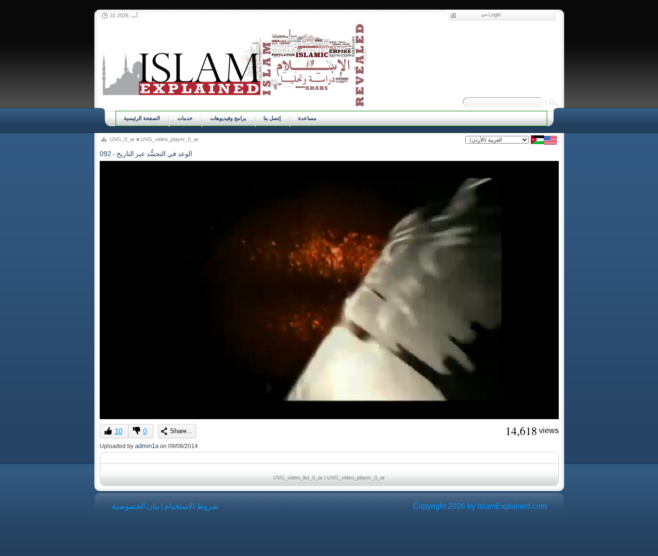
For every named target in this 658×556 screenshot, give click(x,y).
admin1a (146, 446)
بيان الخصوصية (135, 506)
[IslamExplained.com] (233, 63)
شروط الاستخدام (191, 506)
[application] (329, 290)
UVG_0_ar (122, 139)
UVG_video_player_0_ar (169, 139)
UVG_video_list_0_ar (298, 477)
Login (494, 14)
